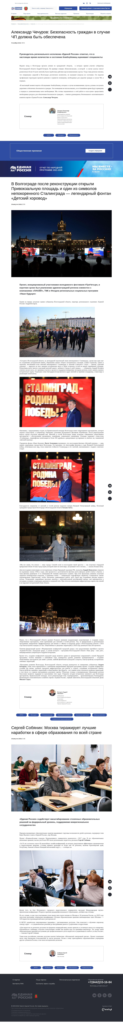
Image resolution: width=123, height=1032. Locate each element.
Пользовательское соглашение (20, 1010)
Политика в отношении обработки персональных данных (28, 1014)
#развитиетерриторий (82, 715)
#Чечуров (61, 135)
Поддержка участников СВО (61, 18)
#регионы (60, 967)
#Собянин (48, 967)
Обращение (68, 8)
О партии (13, 13)
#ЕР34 (49, 135)
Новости (33, 24)
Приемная (76, 13)
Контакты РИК (18, 984)
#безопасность (74, 135)
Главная (13, 24)
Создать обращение (95, 151)
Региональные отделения (69, 980)
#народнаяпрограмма (64, 715)
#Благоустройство (99, 715)
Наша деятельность (42, 13)
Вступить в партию (106, 13)
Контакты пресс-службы (45, 984)
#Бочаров (33, 715)
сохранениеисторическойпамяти (61, 719)
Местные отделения (60, 13)
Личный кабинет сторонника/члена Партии (95, 8)
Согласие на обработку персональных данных (25, 1015)
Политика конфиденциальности (21, 1012)
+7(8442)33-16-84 (100, 982)
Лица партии (26, 13)
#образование (73, 967)
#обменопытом (86, 967)
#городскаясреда (47, 715)
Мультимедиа (90, 13)
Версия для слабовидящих (103, 3)
